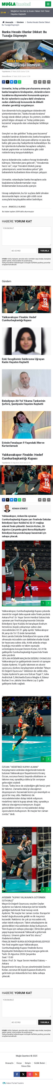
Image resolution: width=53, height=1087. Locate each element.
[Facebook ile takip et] (17, 1074)
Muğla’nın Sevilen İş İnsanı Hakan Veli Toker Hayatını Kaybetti (30, 12)
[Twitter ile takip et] (23, 1074)
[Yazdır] (35, 82)
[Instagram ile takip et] (29, 1074)
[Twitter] (7, 82)
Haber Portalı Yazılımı (15, 1083)
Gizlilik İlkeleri (39, 1063)
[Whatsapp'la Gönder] (19, 82)
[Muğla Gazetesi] (16, 4)
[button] (39, 82)
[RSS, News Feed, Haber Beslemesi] (36, 1074)
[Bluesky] (11, 82)
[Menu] (48, 4)
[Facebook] (3, 82)
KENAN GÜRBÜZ (20, 508)
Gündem (20, 22)
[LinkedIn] (15, 82)
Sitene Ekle (25, 1066)
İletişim (28, 1063)
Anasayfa (9, 22)
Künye (19, 1063)
